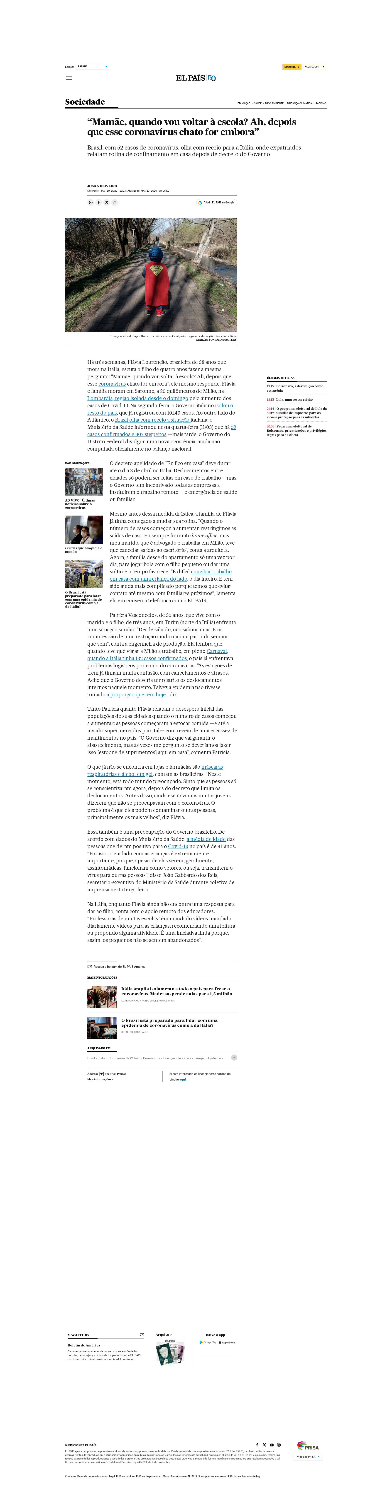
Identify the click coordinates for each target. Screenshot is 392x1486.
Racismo (321, 103)
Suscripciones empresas (212, 1476)
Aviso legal (108, 1476)
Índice (237, 1476)
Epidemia (214, 1058)
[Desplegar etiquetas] (234, 1057)
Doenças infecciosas (177, 1058)
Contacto (70, 1476)
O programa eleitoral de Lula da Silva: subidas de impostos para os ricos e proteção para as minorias (297, 413)
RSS (230, 1476)
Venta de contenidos (89, 1476)
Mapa (166, 1476)
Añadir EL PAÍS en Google (219, 202)
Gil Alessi (127, 1032)
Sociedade (85, 102)
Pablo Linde (149, 1000)
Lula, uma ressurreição (294, 400)
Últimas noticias (280, 378)
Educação (244, 103)
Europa (199, 1058)
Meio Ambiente (274, 103)
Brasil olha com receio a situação (153, 420)
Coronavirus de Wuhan (124, 1058)
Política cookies (125, 1476)
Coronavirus (151, 1058)
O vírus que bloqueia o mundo (84, 550)
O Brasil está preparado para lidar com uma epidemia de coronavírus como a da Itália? (83, 600)
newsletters (78, 1335)
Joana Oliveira (102, 186)
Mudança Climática (299, 103)
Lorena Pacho (130, 1000)
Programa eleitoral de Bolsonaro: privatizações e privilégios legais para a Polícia (297, 430)
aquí (182, 1079)
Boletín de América (84, 1345)
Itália (101, 1058)
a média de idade (206, 839)
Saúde (258, 103)
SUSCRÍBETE (291, 66)
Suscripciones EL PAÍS (184, 1476)
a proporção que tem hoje (136, 694)
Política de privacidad (149, 1476)
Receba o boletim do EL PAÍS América (119, 966)
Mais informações (99, 1079)
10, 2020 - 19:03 (113, 190)
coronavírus (112, 384)
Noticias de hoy (251, 1476)
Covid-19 (178, 846)
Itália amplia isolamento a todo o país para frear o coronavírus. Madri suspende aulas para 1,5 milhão (176, 991)
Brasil (91, 1058)
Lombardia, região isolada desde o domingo (137, 398)
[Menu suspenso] (68, 78)
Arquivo (162, 1334)
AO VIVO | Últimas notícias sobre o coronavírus (80, 504)
